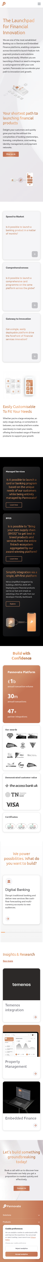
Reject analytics (22, 1248)
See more (8, 961)
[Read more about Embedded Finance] (35, 1125)
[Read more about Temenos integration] (35, 1017)
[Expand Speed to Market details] (35, 254)
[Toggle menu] (39, 4)
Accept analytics (21, 1254)
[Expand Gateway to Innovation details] (35, 356)
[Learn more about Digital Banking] (7, 918)
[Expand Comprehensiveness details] (35, 305)
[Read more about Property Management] (35, 1073)
